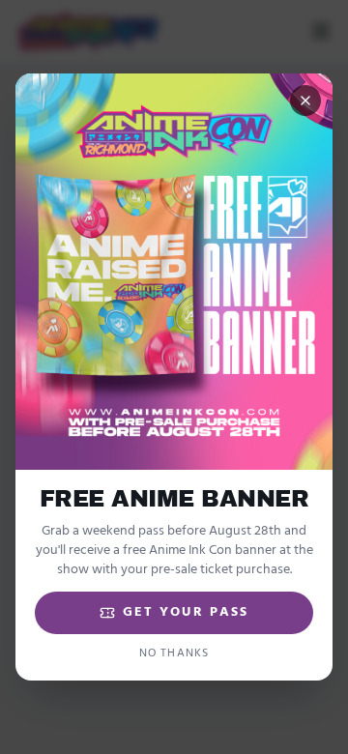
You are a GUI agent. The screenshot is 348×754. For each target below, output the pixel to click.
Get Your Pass (185, 612)
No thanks (174, 653)
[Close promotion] (305, 100)
